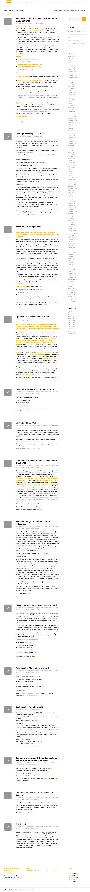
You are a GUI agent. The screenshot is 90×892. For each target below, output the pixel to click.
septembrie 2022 (72, 143)
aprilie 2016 (71, 288)
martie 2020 (71, 200)
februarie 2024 (71, 111)
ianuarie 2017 (71, 271)
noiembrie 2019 (72, 207)
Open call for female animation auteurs (33, 316)
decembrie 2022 (72, 137)
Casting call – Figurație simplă (29, 707)
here (40, 504)
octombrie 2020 (72, 186)
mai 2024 (70, 105)
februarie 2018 (71, 247)
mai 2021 (70, 173)
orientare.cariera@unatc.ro (32, 870)
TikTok (70, 881)
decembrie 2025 (72, 71)
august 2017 (71, 258)
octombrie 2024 (72, 96)
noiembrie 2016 (72, 275)
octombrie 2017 (72, 254)
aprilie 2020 (71, 198)
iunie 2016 (70, 285)
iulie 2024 (70, 102)
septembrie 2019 (72, 211)
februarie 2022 (71, 156)
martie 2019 (71, 222)
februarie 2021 (71, 179)
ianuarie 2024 (71, 113)
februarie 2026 (71, 68)
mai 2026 (70, 62)
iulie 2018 (70, 237)
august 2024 (71, 100)
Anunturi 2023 (26, 23)
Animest (23, 333)
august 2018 (71, 236)
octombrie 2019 (72, 209)
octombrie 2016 (72, 277)
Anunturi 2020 (45, 319)
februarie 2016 (71, 292)
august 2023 (71, 122)
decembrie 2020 (72, 183)
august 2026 (71, 56)
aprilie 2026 (71, 64)
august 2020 (71, 190)
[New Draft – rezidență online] (8, 229)
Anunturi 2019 (39, 319)
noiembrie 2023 (72, 117)
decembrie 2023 (72, 115)
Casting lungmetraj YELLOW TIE (30, 133)
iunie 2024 (70, 103)
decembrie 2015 (72, 296)
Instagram (18, 122)
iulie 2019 (70, 215)
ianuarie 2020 (71, 203)
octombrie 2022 (72, 141)
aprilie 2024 (71, 107)
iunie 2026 (70, 60)
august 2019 (71, 213)
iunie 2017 (70, 262)
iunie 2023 (70, 126)
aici (26, 116)
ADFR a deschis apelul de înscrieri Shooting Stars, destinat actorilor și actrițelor (75, 31)
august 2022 (71, 145)
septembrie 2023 (72, 120)
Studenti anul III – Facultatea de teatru (71, 10)
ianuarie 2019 (71, 226)
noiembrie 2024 (72, 94)
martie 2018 (71, 245)
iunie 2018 (70, 239)
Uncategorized (26, 709)
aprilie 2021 (71, 175)
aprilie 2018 (71, 243)
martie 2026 (71, 66)
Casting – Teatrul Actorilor (73, 40)
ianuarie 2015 (71, 302)
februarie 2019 (71, 224)
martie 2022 (71, 154)
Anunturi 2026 (71, 332)
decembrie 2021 (72, 160)
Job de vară (21, 824)
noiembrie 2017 (72, 253)
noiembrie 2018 (72, 230)
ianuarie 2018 (71, 249)
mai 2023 (70, 128)
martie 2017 (71, 268)
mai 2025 (70, 83)
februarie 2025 (71, 88)
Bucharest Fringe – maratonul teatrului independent (33, 522)
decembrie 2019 (72, 205)
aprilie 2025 (71, 85)
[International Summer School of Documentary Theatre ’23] (8, 463)
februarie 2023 (71, 134)
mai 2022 (70, 151)
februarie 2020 (71, 202)
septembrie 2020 (72, 188)
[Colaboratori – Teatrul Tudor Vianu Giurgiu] (8, 392)
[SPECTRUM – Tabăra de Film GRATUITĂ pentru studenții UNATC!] (8, 21)
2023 (82, 10)
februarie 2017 (71, 269)
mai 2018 (70, 241)
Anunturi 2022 (71, 324)
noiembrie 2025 (72, 73)
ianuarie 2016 (71, 294)
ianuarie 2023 (71, 135)
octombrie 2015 (72, 300)
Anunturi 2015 (71, 311)
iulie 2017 (70, 260)
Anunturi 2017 (26, 319)
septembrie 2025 (72, 77)
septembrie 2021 (72, 166)
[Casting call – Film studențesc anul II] (8, 671)
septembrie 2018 (72, 234)
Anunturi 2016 (71, 313)
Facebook (24, 122)
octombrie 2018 (72, 232)
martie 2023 (71, 132)
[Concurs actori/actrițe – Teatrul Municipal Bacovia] (8, 795)
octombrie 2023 (72, 118)
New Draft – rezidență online (28, 226)
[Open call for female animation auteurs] (8, 319)
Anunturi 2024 (71, 328)
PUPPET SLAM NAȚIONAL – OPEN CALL (77, 43)
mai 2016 (70, 286)
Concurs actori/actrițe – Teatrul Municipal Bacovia (34, 793)
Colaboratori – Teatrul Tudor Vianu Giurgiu (35, 389)
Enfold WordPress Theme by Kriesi (25, 889)
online (17, 350)
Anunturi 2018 (32, 319)
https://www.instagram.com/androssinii (32, 695)
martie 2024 (71, 109)
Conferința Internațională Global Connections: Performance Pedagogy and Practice (36, 759)
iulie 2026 (70, 58)
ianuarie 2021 (71, 181)
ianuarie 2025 (71, 90)
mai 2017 (70, 264)
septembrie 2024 (72, 98)
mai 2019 (70, 219)
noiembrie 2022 (72, 139)
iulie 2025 (70, 79)
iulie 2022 (70, 147)
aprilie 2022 (71, 152)
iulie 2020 (70, 192)
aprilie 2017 (71, 266)
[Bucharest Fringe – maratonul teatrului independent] (8, 524)
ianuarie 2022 (71, 158)
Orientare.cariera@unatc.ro (37, 23)
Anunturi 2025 (71, 330)
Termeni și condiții (52, 871)
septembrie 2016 (72, 279)
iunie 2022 (70, 149)
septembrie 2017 (72, 256)
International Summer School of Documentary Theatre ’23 (36, 461)
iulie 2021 (70, 169)
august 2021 (71, 168)
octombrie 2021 (72, 164)
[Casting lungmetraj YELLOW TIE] (8, 136)
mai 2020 (70, 196)
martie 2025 (71, 86)
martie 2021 (71, 177)
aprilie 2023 (71, 130)
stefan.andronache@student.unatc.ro (29, 693)
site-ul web (52, 773)
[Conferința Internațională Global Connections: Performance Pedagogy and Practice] (8, 760)
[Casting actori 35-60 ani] (8, 425)
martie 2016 (71, 290)
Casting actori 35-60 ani (26, 422)
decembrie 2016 (72, 273)
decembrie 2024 (72, 92)
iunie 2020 (70, 194)
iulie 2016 (70, 283)
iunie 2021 (70, 171)
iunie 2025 (70, 81)
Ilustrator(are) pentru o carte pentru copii (76, 46)
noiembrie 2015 (72, 298)
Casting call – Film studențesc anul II (32, 668)
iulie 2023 (70, 124)
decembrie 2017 (72, 251)
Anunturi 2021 (51, 319)
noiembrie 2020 (72, 185)
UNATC (15, 889)
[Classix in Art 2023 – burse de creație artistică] (8, 608)
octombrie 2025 (72, 75)
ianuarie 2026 (71, 69)
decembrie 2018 (72, 228)
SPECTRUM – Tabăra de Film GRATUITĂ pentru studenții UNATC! (36, 19)
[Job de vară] (8, 827)
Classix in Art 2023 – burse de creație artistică (36, 605)
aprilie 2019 (71, 220)
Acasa (60, 10)
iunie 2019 (70, 217)
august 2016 (71, 281)
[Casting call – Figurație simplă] (8, 709)
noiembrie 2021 (72, 162)
